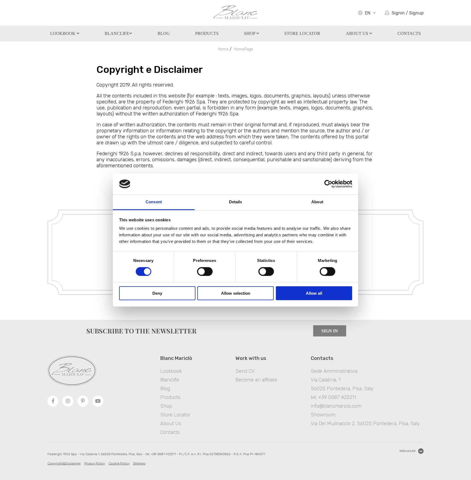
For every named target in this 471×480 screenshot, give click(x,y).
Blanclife (117, 33)
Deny (157, 293)
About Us (357, 33)
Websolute (407, 451)
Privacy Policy (94, 463)
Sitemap (139, 463)
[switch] (205, 271)
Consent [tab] (154, 201)
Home (223, 49)
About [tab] (317, 201)
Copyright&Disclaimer (64, 463)
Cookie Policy (118, 463)
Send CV (245, 371)
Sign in (329, 331)
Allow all (314, 293)
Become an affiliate (256, 380)
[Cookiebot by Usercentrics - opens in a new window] (328, 184)
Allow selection (235, 293)
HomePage (243, 49)
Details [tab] (235, 201)
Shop (250, 33)
